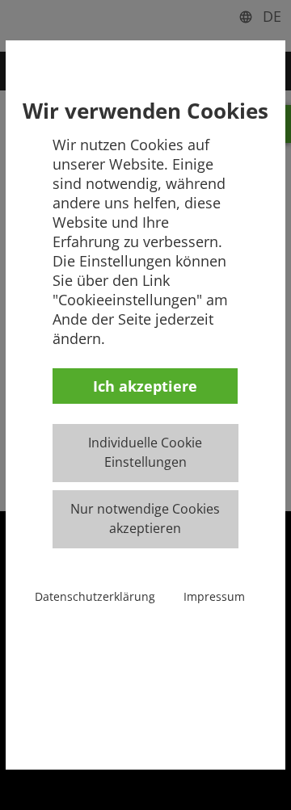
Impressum (214, 596)
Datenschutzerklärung (95, 596)
